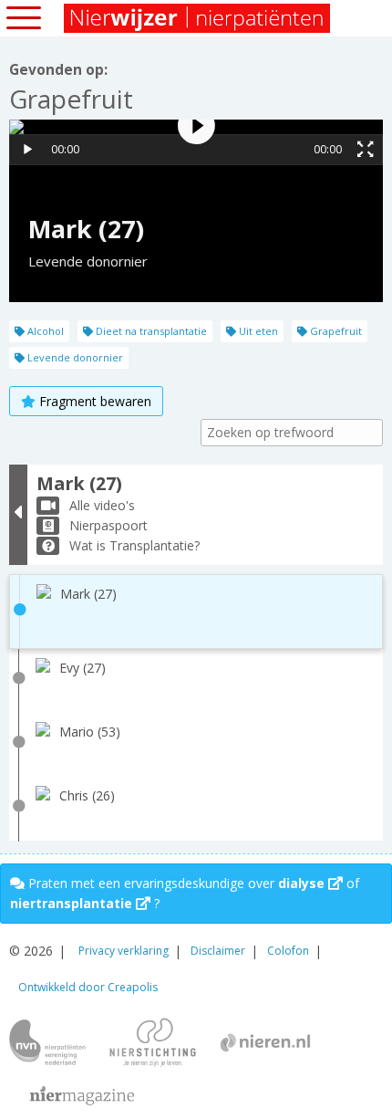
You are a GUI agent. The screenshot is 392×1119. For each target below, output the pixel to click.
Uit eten (257, 331)
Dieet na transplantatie (150, 331)
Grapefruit (334, 331)
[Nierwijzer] (198, 18)
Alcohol (44, 331)
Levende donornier (74, 357)
